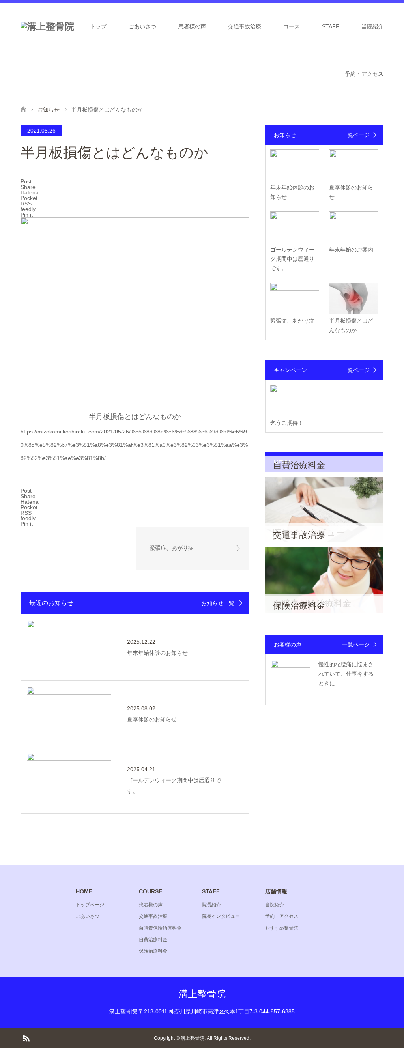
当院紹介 (372, 26)
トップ (98, 26)
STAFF (330, 26)
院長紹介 (211, 905)
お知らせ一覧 (217, 603)
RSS (26, 1037)
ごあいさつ (142, 26)
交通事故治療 (244, 26)
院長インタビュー (221, 916)
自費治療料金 (153, 939)
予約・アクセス (364, 74)
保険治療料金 (153, 951)
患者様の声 (192, 26)
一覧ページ (356, 135)
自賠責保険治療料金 (160, 928)
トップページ (90, 905)
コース (291, 26)
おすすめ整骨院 (281, 928)
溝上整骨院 (202, 993)
